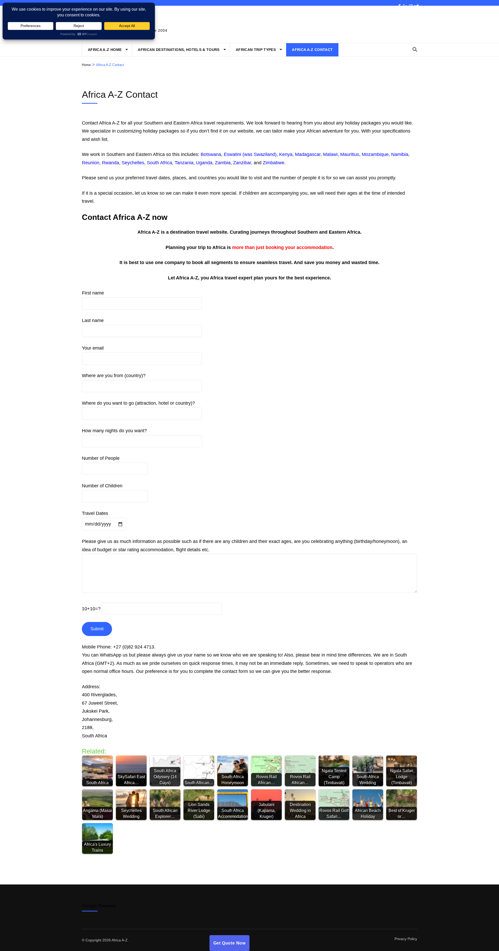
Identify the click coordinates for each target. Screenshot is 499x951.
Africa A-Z (119, 940)
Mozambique (375, 154)
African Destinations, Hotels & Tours (179, 50)
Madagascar (307, 154)
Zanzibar (242, 162)
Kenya (285, 154)
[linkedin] (403, 3)
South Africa (159, 162)
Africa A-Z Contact (312, 50)
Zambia (223, 162)
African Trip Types (256, 50)
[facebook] (397, 3)
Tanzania (184, 162)
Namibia (399, 154)
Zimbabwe (273, 162)
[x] (414, 3)
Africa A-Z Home (105, 50)
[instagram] (408, 3)
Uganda (204, 162)
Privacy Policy (406, 939)
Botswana (211, 154)
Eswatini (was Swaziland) (250, 154)
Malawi (330, 154)
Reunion (90, 162)
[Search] (414, 49)
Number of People (101, 458)
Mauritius (349, 154)
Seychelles (133, 162)
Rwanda (110, 162)
